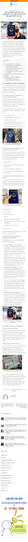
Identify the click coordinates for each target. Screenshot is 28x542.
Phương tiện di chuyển (6, 483)
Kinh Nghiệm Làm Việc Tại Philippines (12, 77)
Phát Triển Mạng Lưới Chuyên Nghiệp (13, 80)
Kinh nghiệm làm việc (14, 10)
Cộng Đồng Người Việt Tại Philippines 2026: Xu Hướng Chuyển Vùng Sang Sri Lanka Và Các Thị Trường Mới (15, 431)
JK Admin (19, 19)
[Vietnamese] (16, 0)
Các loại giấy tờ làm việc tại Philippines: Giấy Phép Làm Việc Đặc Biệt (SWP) (14, 66)
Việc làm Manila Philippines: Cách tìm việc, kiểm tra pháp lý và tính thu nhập (15, 425)
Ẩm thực (3, 455)
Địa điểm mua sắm (5, 467)
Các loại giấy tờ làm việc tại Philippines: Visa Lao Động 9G (14, 72)
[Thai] (15, 0)
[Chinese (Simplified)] (11, 0)
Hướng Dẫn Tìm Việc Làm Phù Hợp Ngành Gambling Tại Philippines (21, 405)
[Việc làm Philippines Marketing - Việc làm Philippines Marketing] (14, 4)
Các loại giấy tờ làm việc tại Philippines (12, 64)
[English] (13, 0)
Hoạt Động (3, 470)
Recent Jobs (4, 485)
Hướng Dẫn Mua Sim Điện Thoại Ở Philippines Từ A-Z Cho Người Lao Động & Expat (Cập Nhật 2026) (15, 419)
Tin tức (2, 488)
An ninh (2, 457)
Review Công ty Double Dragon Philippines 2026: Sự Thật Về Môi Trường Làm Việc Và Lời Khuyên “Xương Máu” (15, 438)
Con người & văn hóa (5, 460)
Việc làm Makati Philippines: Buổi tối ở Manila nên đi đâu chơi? (7, 405)
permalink (14, 391)
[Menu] (2, 4)
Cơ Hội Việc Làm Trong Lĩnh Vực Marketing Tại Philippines (14, 74)
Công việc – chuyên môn (6, 462)
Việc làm (3, 490)
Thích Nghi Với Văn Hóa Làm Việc (12, 78)
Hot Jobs (3, 472)
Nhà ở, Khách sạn (5, 480)
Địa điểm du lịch (4, 465)
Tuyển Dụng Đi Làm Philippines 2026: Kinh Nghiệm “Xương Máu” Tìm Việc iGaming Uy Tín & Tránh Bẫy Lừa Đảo (16, 445)
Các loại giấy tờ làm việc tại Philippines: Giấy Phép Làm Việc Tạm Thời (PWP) (14, 69)
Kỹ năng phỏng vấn (5, 478)
